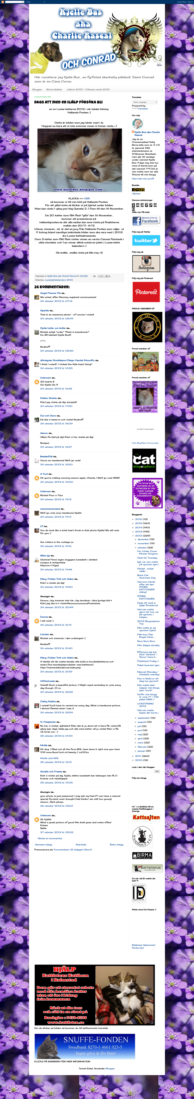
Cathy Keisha (48, 701)
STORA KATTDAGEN (146, 597)
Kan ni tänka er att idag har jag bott (147, 679)
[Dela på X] (104, 276)
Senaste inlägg (43, 844)
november (144, 543)
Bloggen (37, 89)
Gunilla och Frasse (51, 771)
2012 (139, 535)
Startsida (81, 844)
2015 (139, 523)
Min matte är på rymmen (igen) (146, 629)
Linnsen (44, 634)
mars (141, 742)
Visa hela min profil (143, 178)
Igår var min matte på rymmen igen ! (148, 563)
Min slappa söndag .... (148, 646)
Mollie (44, 745)
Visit (145, 443)
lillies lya (45, 555)
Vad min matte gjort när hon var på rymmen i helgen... (148, 613)
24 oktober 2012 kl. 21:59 (56, 671)
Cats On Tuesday (147, 557)
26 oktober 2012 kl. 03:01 (56, 806)
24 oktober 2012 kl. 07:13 (56, 301)
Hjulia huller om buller (53, 328)
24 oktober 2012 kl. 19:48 (56, 569)
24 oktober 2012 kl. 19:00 (56, 482)
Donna (44, 616)
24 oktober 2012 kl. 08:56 (56, 350)
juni (140, 730)
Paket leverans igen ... (148, 666)
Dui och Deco (48, 415)
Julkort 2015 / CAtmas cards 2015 (88, 89)
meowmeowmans (50, 508)
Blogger (110, 1068)
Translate (142, 108)
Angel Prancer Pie (50, 293)
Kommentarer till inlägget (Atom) (73, 849)
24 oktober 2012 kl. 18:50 (56, 464)
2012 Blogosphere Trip (148, 622)
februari (142, 746)
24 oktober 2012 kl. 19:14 (55, 516)
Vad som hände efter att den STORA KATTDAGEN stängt (146, 586)
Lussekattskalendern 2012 (59, 280)
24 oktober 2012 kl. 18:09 (56, 423)
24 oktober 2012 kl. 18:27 (56, 447)
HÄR (86, 198)
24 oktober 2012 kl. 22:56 (56, 692)
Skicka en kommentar (50, 838)
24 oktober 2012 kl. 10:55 (56, 368)
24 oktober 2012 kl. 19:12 (55, 499)
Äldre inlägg (116, 844)
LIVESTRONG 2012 (145, 704)
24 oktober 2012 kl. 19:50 (56, 587)
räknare (136, 193)
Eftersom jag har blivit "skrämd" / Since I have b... (147, 654)
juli (140, 726)
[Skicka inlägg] (94, 276)
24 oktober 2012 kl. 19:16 (55, 546)
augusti (142, 722)
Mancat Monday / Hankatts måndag (148, 673)
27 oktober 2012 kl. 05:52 (56, 832)
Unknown (45, 377)
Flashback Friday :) (148, 661)
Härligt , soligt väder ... (145, 569)
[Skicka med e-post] (99, 276)
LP (41, 526)
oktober (142, 547)
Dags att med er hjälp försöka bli (147, 604)
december (144, 539)
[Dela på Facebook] (106, 276)
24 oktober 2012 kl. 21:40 (56, 648)
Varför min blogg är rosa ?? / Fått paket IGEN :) (148, 697)
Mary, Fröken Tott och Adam (57, 579)
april (140, 738)
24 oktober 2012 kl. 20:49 (56, 607)
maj (140, 734)
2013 (139, 531)
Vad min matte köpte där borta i (147, 711)
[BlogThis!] (101, 276)
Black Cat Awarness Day (146, 576)
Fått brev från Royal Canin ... (146, 635)
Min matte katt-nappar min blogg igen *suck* (148, 687)
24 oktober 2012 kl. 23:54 (56, 712)
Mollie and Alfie (49, 758)
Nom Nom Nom (146, 641)
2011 (138, 756)
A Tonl (44, 474)
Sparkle (44, 310)
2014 (139, 527)
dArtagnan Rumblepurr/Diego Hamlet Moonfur (67, 360)
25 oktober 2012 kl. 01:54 (56, 736)
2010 (139, 760)
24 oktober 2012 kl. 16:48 (56, 388)
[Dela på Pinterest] (109, 276)
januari (142, 751)
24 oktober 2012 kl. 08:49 (56, 318)
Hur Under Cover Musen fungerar (147, 552)
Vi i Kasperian (48, 722)
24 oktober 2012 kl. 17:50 (56, 406)
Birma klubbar (54, 89)
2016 (139, 519)
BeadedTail (46, 456)
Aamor (44, 433)
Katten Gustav (48, 398)
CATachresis (47, 681)
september (144, 718)
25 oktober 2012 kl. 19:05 (56, 782)
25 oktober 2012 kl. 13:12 (56, 762)
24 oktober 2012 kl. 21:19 (55, 625)
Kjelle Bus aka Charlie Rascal (147, 133)
